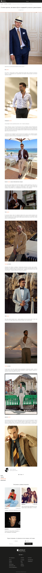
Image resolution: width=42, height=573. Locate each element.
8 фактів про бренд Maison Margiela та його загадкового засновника (12, 532)
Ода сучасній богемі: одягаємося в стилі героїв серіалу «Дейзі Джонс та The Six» (29, 507)
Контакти (10, 562)
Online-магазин (11, 564)
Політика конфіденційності (13, 567)
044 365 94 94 (30, 559)
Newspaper (3, 480)
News (2, 475)
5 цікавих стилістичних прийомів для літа (12, 510)
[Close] (31, 1)
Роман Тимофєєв (13, 469)
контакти (30, 557)
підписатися (28, 543)
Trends (2, 477)
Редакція (10, 561)
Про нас (10, 559)
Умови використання (12, 565)
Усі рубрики (22, 559)
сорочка (7, 69)
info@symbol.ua (30, 561)
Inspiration (3, 478)
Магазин (27, 1)
